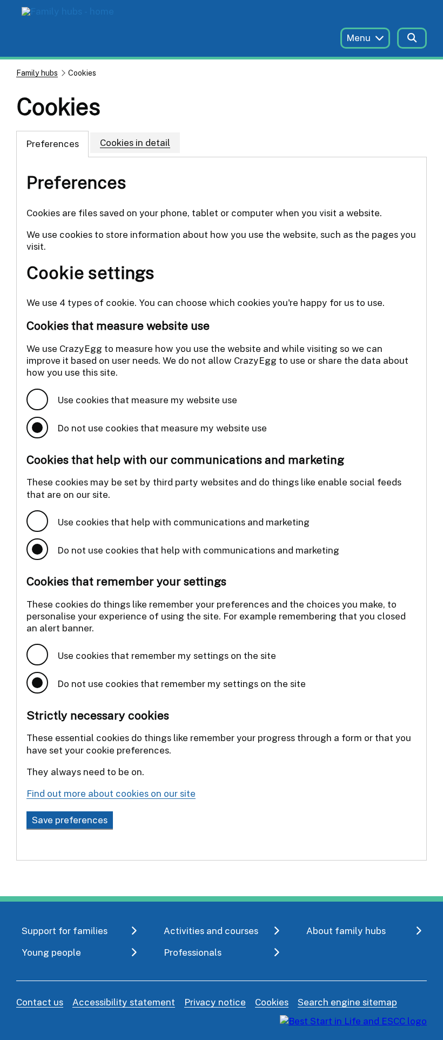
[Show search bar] (412, 38)
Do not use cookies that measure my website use (162, 428)
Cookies (271, 1002)
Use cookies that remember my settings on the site (166, 655)
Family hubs (37, 72)
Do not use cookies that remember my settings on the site (181, 683)
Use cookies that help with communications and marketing (183, 522)
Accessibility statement (123, 1002)
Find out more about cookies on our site (111, 793)
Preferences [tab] (52, 143)
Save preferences (70, 819)
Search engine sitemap (347, 1002)
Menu (358, 37)
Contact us (39, 1002)
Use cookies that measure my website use (147, 399)
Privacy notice (215, 1002)
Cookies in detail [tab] (135, 142)
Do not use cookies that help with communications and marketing (198, 550)
